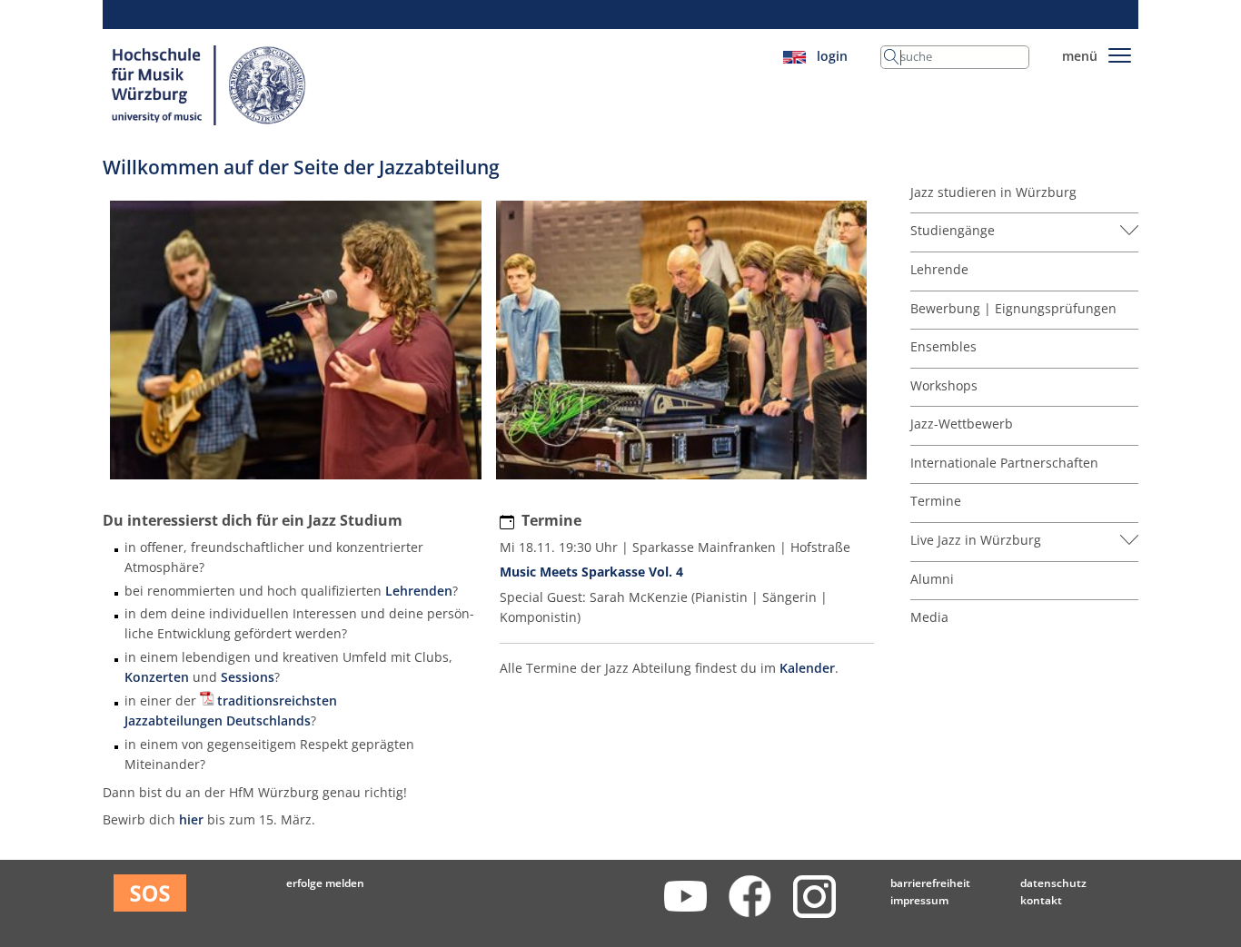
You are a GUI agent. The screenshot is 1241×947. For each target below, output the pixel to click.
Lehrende (939, 269)
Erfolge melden (325, 883)
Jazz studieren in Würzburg (993, 192)
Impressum (919, 900)
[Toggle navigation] (1119, 52)
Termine (935, 500)
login (832, 55)
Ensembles (943, 346)
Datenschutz (1053, 883)
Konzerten (156, 677)
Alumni (932, 578)
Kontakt (1041, 900)
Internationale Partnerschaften (1004, 462)
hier (191, 819)
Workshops (944, 385)
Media (929, 617)
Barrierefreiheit (930, 883)
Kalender (807, 667)
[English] (794, 55)
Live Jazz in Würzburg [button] (975, 539)
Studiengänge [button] (952, 230)
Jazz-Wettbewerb (961, 423)
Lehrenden (418, 590)
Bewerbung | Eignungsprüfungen (1013, 308)
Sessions (247, 677)
